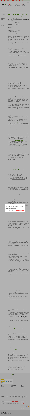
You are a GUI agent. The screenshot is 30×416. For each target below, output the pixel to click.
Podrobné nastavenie (14, 208)
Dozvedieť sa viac (9, 208)
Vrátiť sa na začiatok (26, 414)
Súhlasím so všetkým (19, 210)
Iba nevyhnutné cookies (10, 210)
